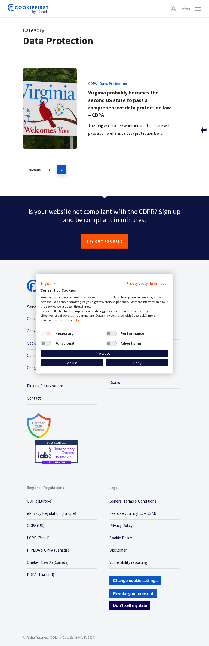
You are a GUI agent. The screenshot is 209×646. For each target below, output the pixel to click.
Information (159, 283)
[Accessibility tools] (204, 130)
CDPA (92, 83)
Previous (33, 169)
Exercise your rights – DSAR (132, 513)
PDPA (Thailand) (40, 574)
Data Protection (113, 83)
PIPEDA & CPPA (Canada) (48, 550)
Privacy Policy (121, 525)
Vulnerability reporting (128, 562)
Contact (34, 398)
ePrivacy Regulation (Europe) (51, 513)
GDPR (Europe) (40, 501)
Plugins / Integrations (45, 385)
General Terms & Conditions (132, 501)
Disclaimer (118, 550)
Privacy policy (137, 283)
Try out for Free (105, 241)
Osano (114, 382)
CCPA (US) (35, 525)
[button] (49, 283)
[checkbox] (46, 333)
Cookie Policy (120, 537)
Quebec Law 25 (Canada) (48, 562)
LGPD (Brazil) (38, 537)
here (79, 320)
